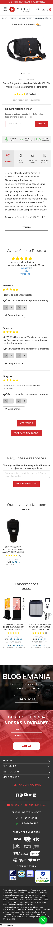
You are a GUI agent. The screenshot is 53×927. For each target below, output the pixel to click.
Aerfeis (22, 79)
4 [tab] (29, 73)
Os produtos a (29, 2)
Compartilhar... (15, 315)
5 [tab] (31, 73)
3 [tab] (26, 73)
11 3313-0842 (28, 818)
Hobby (25, 271)
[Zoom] (26, 53)
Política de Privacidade (26, 784)
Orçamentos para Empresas (28, 805)
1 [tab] (21, 73)
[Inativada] (12, 875)
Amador (25, 268)
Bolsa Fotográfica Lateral (18, 173)
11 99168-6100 (28, 823)
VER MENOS (26, 423)
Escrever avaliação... (26, 433)
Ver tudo (26, 509)
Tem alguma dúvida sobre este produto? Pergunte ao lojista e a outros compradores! (26, 467)
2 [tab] (24, 73)
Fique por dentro (26, 699)
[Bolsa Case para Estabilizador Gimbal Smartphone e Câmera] (13, 530)
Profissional (25, 274)
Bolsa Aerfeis (23, 217)
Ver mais (26, 227)
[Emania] (19, 9)
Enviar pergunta (26, 483)
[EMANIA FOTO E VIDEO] (4, 18)
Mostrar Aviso (7, 925)
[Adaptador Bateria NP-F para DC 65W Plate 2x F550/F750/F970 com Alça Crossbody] (39, 609)
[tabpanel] (26, 54)
